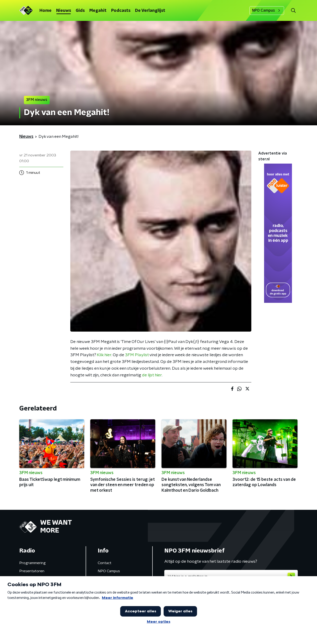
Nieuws (63, 11)
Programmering (32, 563)
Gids (80, 11)
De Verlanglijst (150, 11)
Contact (104, 563)
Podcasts (120, 11)
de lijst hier (152, 375)
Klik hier (104, 355)
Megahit (98, 11)
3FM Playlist (137, 355)
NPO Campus (263, 10)
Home (45, 11)
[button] (293, 10)
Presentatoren (31, 571)
